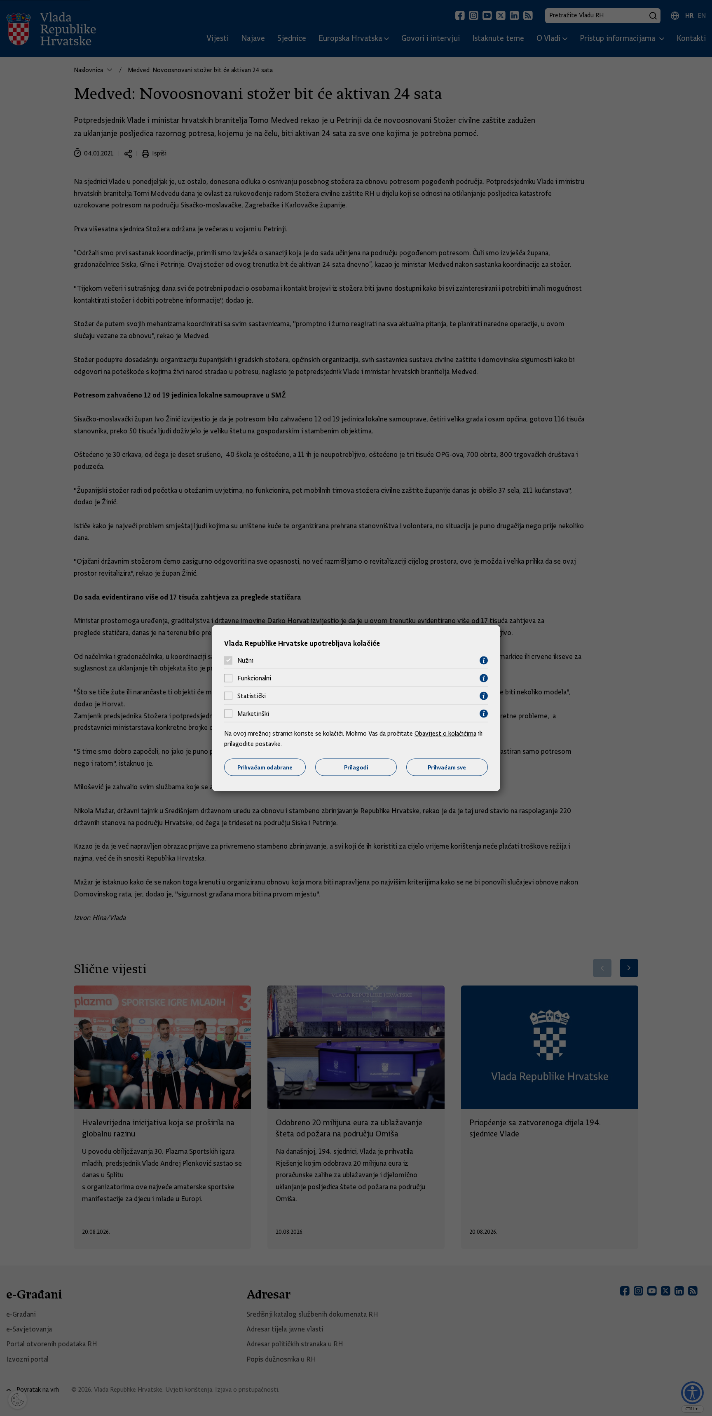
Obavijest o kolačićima (445, 733)
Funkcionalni (254, 678)
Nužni (245, 660)
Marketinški (253, 713)
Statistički (251, 696)
